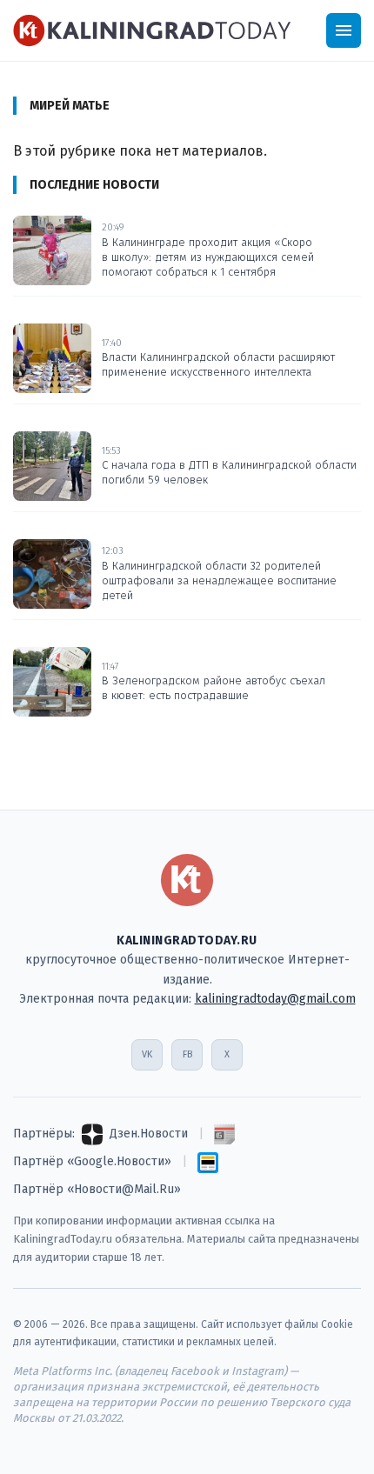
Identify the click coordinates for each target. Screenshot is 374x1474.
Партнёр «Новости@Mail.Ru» (97, 1189)
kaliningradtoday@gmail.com (275, 998)
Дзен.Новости (149, 1133)
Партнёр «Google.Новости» (92, 1161)
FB (187, 1054)
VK (147, 1054)
